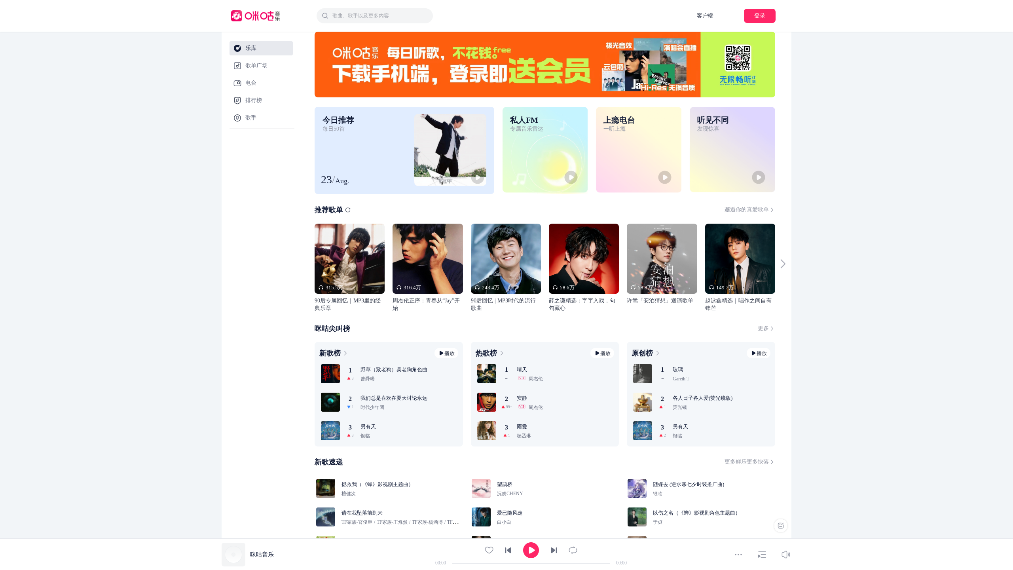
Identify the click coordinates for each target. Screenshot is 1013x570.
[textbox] (380, 16)
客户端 (705, 16)
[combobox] (375, 15)
